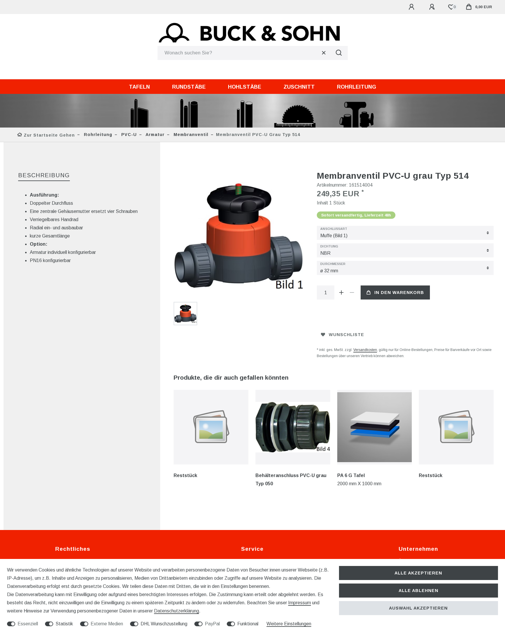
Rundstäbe (189, 87)
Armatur (154, 134)
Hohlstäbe (244, 87)
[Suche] (339, 53)
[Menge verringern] (352, 292)
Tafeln (139, 87)
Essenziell (28, 623)
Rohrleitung (356, 87)
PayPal (212, 623)
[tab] (44, 175)
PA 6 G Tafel (351, 475)
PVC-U (128, 134)
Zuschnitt (299, 87)
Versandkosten (365, 350)
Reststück (185, 475)
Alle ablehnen (418, 590)
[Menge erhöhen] (341, 292)
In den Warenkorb (399, 292)
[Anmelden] (412, 7)
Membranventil (190, 134)
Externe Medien (107, 623)
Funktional (247, 623)
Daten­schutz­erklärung (176, 610)
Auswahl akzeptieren (418, 608)
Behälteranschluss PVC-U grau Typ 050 (290, 479)
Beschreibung (44, 175)
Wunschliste (346, 334)
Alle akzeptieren (418, 573)
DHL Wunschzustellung (164, 623)
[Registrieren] (432, 7)
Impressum (299, 602)
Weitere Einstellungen (289, 623)
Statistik (64, 623)
